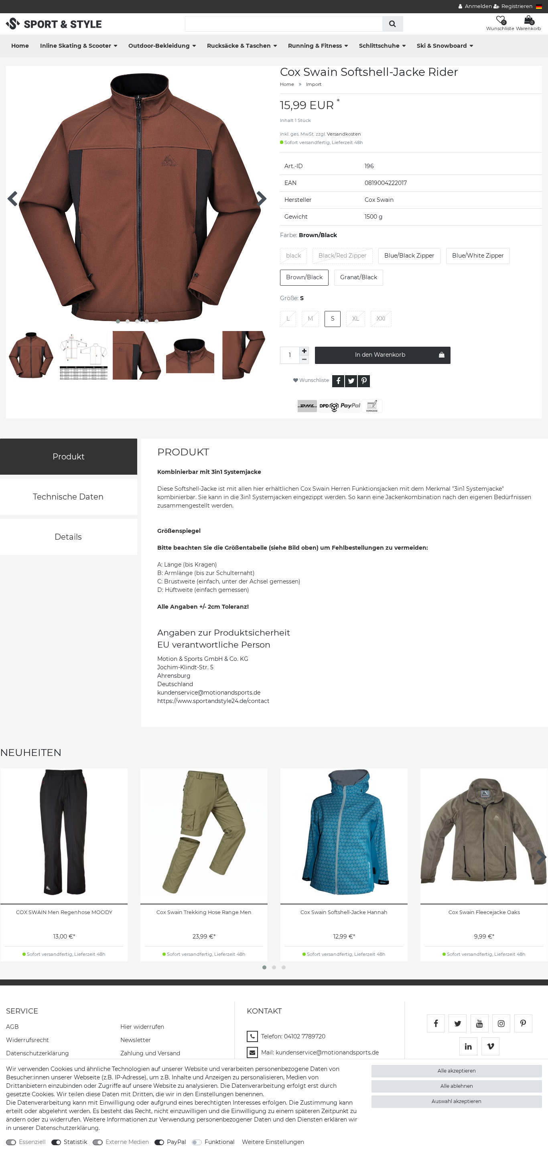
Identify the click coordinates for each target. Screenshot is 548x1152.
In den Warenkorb (380, 354)
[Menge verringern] (304, 360)
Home (20, 45)
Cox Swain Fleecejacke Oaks (484, 912)
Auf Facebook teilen (338, 381)
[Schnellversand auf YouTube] (479, 1023)
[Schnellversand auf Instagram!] (501, 1023)
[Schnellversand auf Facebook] (435, 1023)
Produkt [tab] (69, 456)
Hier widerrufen (142, 1026)
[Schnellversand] (53, 23)
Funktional (220, 1142)
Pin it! (364, 381)
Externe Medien (127, 1142)
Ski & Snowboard (442, 45)
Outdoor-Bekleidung (159, 45)
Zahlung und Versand (150, 1053)
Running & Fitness (315, 45)
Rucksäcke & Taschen (239, 45)
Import (314, 84)
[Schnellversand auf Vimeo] (490, 1046)
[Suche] (392, 24)
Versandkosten (344, 134)
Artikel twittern (351, 381)
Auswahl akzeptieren (456, 1101)
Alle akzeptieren (457, 1071)
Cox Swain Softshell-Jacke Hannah (344, 912)
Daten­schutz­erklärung (37, 1053)
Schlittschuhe (379, 45)
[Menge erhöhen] (304, 351)
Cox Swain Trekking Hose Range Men (204, 912)
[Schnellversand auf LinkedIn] (468, 1046)
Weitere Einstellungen (273, 1142)
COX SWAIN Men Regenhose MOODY (64, 912)
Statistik (75, 1142)
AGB (12, 1026)
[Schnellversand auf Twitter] (457, 1023)
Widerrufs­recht (27, 1040)
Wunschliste (313, 380)
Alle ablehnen (456, 1086)
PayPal (176, 1142)
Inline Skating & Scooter (75, 45)
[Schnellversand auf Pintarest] (523, 1023)
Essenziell (32, 1142)
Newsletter (135, 1040)
